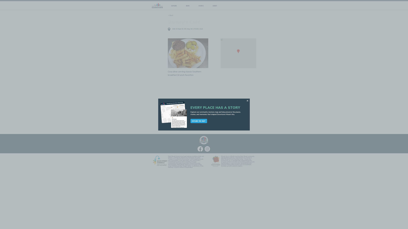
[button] (247, 101)
